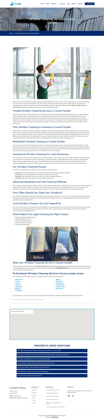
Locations (62, 4)
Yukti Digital (55, 417)
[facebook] (68, 395)
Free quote (90, 3)
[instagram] (72, 395)
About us (34, 389)
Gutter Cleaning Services (53, 396)
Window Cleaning (39, 299)
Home (42, 4)
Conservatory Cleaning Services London (54, 403)
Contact (80, 4)
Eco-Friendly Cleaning (29, 299)
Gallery (73, 4)
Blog (68, 4)
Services (53, 4)
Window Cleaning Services (53, 389)
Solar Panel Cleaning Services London (56, 406)
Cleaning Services (18, 299)
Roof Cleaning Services (52, 399)
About (47, 4)
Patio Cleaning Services (52, 393)
